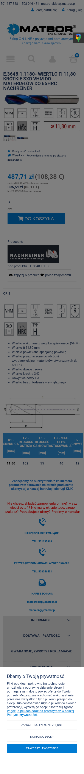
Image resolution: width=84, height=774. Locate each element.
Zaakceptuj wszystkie (42, 748)
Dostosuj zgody (42, 736)
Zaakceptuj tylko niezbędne (42, 725)
